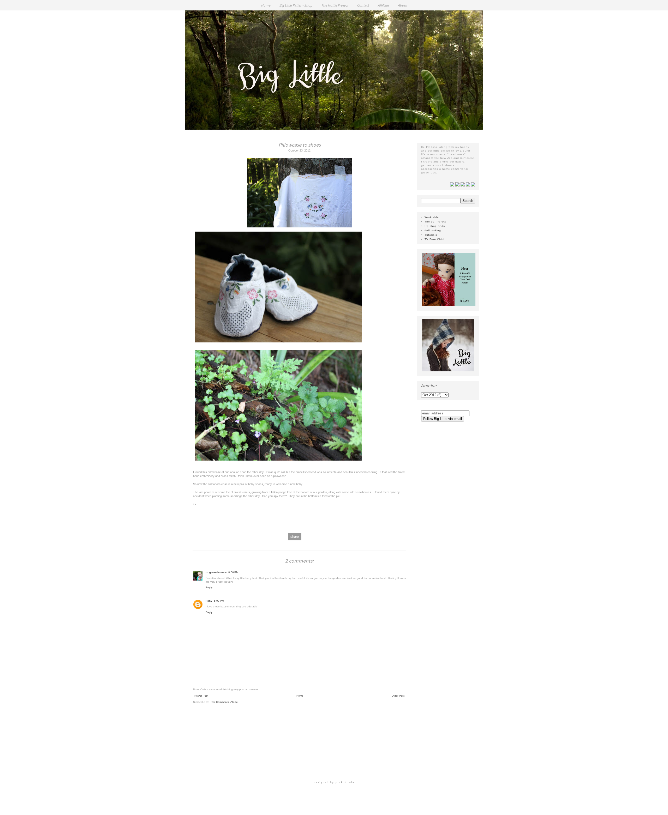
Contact (363, 5)
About (402, 5)
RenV (209, 600)
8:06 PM (233, 572)
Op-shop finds (435, 226)
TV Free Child (434, 239)
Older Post (398, 695)
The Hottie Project (334, 5)
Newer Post (201, 695)
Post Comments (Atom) (223, 702)
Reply (209, 587)
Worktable (432, 217)
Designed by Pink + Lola (334, 782)
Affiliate (383, 5)
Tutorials (431, 234)
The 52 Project (435, 221)
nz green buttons (216, 572)
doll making (433, 230)
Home (265, 5)
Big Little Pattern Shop (295, 5)
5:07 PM (219, 600)
